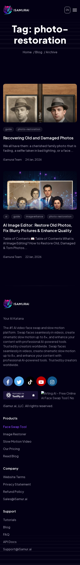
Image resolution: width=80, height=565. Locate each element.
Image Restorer (14, 434)
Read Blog (11, 456)
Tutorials (9, 520)
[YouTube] (41, 381)
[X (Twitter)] (19, 381)
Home (27, 52)
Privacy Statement (17, 484)
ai (6, 216)
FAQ (6, 534)
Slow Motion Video (17, 441)
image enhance (34, 216)
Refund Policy (13, 492)
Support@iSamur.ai (17, 549)
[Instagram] (52, 381)
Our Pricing (11, 449)
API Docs (10, 542)
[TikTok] (30, 381)
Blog (38, 52)
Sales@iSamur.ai (15, 499)
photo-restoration (29, 129)
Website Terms (14, 477)
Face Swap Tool (15, 427)
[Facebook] (8, 381)
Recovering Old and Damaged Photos (38, 137)
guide (8, 129)
